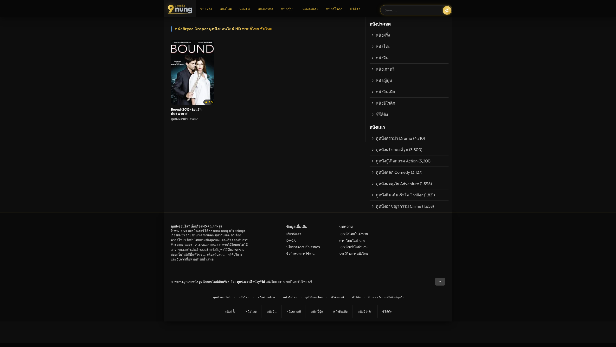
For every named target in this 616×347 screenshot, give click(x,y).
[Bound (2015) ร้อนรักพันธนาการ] (192, 72)
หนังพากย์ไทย (266, 297)
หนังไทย (226, 9)
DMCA (291, 240)
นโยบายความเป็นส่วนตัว (303, 247)
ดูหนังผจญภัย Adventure (397, 183)
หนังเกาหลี (265, 9)
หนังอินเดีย (310, 9)
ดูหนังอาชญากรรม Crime (398, 206)
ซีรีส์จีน (356, 297)
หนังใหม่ (244, 297)
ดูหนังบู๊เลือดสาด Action (396, 160)
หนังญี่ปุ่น (288, 9)
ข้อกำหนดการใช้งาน (300, 253)
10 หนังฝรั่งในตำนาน (353, 247)
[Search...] (447, 10)
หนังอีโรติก (334, 9)
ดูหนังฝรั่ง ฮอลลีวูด (392, 149)
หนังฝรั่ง (206, 9)
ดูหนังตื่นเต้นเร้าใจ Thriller (399, 194)
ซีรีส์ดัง (355, 9)
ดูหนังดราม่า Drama (394, 138)
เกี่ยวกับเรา (293, 234)
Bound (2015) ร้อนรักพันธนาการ (186, 111)
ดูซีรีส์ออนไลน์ (314, 297)
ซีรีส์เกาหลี (337, 297)
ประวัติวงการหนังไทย (353, 253)
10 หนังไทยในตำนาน (353, 234)
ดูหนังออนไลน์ (222, 297)
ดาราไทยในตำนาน (352, 240)
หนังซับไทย (290, 297)
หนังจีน (244, 9)
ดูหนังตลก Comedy (393, 172)
